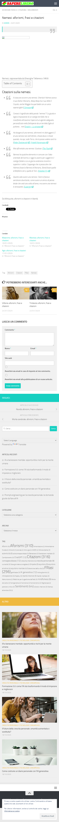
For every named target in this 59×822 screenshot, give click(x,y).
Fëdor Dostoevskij (20, 142)
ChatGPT (20, 557)
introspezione (8, 576)
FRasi (27, 273)
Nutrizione (25, 583)
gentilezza (15, 572)
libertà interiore (29, 576)
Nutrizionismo (35, 583)
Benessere (34, 554)
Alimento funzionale (16, 550)
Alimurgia (28, 550)
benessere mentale (46, 554)
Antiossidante (44, 550)
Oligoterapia (46, 583)
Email (33, 348)
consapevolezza (11, 560)
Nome (8, 348)
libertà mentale (43, 576)
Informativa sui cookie (11, 811)
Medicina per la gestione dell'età (25, 579)
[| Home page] (23, 3)
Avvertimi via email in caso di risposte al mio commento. (27, 371)
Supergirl (27, 187)
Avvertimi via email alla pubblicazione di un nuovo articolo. (28, 379)
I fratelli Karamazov (38, 142)
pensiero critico (8, 587)
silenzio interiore (40, 587)
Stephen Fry (43, 171)
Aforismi (11, 273)
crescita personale (45, 561)
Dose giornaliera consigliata (20, 564)
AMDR (35, 550)
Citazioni (19, 273)
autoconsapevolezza (21, 554)
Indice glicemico (43, 572)
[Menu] (55, 3)
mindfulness (44, 579)
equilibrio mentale (19, 568)
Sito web (8, 358)
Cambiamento (8, 557)
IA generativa (28, 572)
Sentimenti (24, 586)
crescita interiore (28, 561)
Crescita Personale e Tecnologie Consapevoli (21, 640)
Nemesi (34, 273)
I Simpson (27, 107)
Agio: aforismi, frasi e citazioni (14, 250)
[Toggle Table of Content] (26, 84)
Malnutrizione (7, 579)
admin (6, 23)
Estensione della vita (35, 568)
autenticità (7, 553)
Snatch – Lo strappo (33, 126)
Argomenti (33, 10)
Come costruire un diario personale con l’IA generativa (27, 489)
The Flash (46, 148)
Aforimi (6, 546)
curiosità (6, 564)
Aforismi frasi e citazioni (14, 10)
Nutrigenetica (15, 583)
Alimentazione (39, 546)
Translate (22, 444)
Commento (10, 330)
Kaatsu (18, 576)
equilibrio (43, 564)
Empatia (34, 564)
